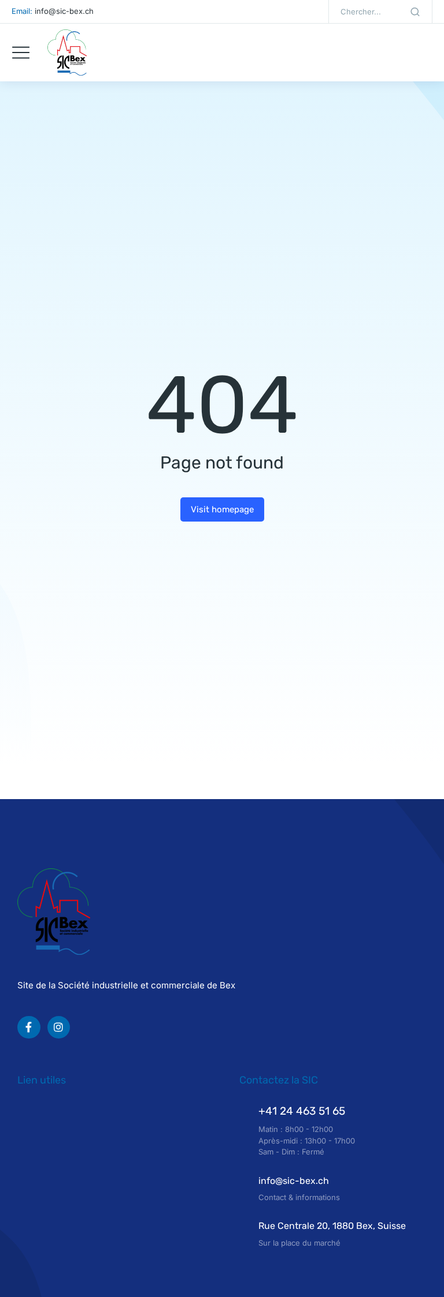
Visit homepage (222, 509)
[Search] (415, 11)
